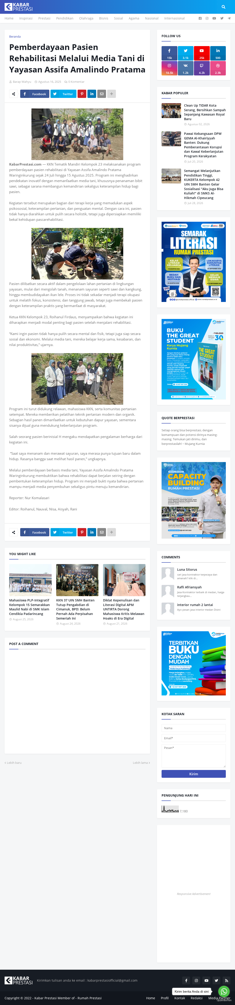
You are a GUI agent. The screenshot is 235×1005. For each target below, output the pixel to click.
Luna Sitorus (187, 569)
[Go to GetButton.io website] (224, 1000)
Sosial (118, 18)
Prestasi (44, 18)
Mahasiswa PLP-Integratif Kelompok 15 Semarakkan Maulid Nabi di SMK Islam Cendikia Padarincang (29, 607)
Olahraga (86, 18)
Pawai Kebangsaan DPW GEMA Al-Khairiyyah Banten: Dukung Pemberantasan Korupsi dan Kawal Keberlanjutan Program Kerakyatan (203, 144)
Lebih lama (140, 763)
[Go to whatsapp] (224, 991)
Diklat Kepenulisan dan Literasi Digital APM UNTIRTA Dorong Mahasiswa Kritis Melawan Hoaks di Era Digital (123, 609)
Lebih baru (14, 763)
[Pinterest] (82, 94)
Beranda (15, 36)
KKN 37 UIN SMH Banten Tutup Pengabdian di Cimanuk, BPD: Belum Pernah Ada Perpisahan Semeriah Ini (75, 609)
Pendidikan (64, 18)
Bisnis (103, 18)
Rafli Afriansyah (189, 587)
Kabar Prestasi (45, 998)
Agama (134, 18)
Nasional (152, 18)
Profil (165, 998)
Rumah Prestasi (90, 998)
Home (9, 18)
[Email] (101, 94)
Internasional (174, 18)
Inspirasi (26, 18)
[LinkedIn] (91, 94)
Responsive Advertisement (193, 894)
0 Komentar (76, 82)
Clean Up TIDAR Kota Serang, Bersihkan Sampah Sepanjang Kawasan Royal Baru (205, 112)
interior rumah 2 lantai (195, 605)
